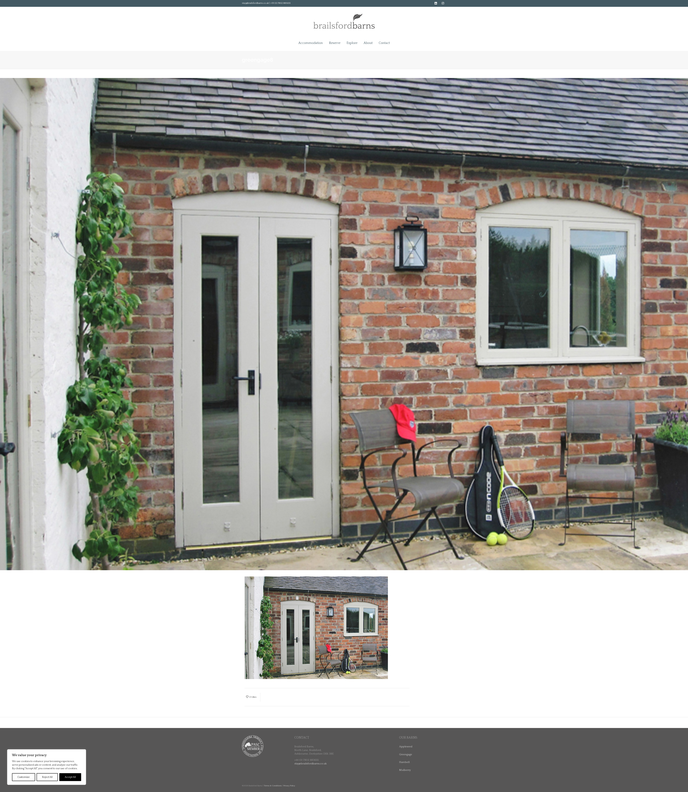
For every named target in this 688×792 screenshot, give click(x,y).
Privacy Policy (289, 786)
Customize (23, 777)
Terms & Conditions (273, 786)
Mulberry (405, 770)
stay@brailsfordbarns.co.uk (310, 763)
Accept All (70, 777)
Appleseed (405, 746)
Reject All (47, 777)
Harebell (404, 762)
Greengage (405, 754)
